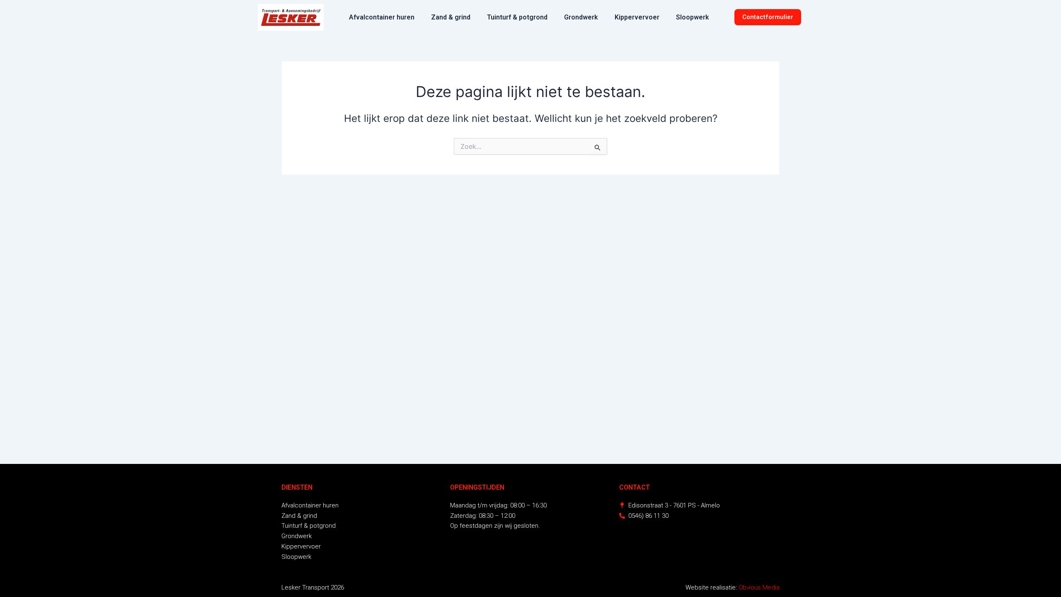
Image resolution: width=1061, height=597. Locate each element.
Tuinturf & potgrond (517, 17)
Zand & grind (450, 17)
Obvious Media (759, 587)
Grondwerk (581, 17)
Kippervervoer (637, 17)
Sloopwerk (692, 17)
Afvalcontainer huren (381, 17)
